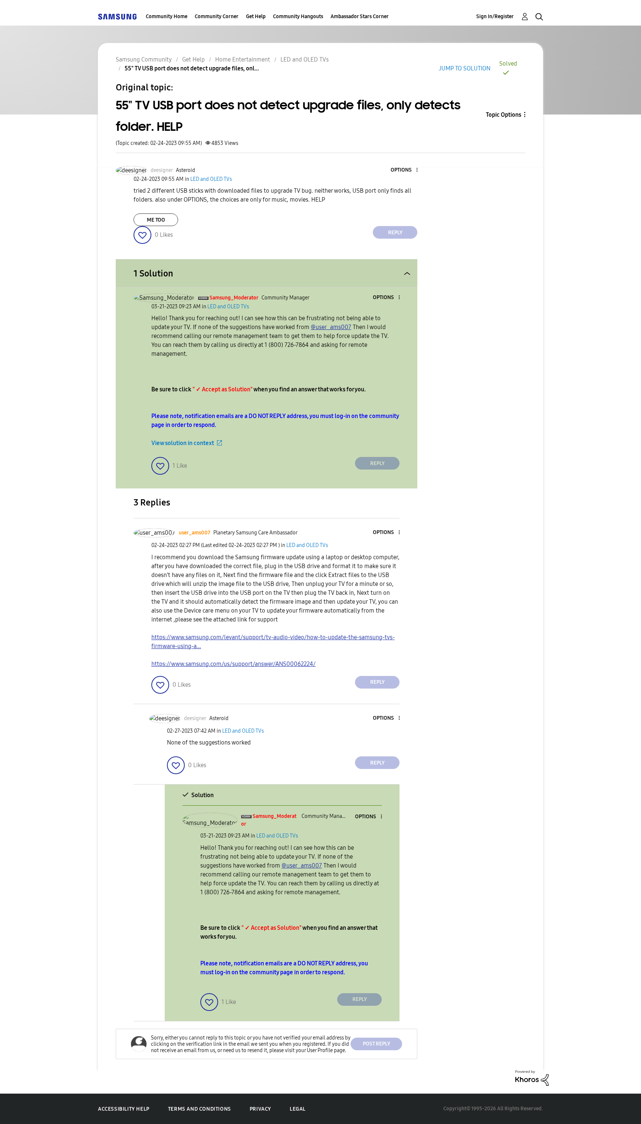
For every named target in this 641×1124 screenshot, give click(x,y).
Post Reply (376, 1044)
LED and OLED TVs (304, 59)
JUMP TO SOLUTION (464, 68)
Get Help (256, 16)
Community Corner (217, 16)
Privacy (260, 1109)
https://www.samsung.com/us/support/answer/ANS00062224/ (233, 663)
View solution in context (182, 443)
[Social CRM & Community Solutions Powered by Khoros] (532, 1077)
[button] (405, 170)
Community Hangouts (298, 16)
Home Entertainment (242, 59)
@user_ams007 (331, 327)
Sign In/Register (495, 16)
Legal (298, 1109)
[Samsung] (117, 16)
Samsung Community (144, 59)
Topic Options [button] (503, 114)
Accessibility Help (123, 1109)
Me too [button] (156, 220)
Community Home (166, 16)
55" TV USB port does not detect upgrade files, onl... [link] (192, 68)
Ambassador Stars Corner (360, 16)
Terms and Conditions (199, 1109)
